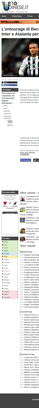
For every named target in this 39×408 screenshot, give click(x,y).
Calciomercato (30, 150)
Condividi (26, 160)
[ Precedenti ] (10, 208)
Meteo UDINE (10, 213)
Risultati (10, 125)
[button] (10, 121)
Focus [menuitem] (30, 16)
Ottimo (6, 105)
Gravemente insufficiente (7, 117)
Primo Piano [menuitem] (17, 16)
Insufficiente (7, 113)
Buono (5, 108)
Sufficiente (7, 111)
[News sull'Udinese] (15, 6)
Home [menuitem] (4, 16)
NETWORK (35, 399)
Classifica (6, 238)
